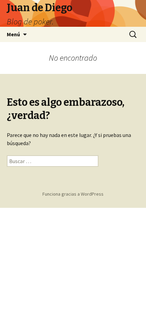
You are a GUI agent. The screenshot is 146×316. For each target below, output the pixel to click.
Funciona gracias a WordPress (73, 194)
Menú (13, 34)
